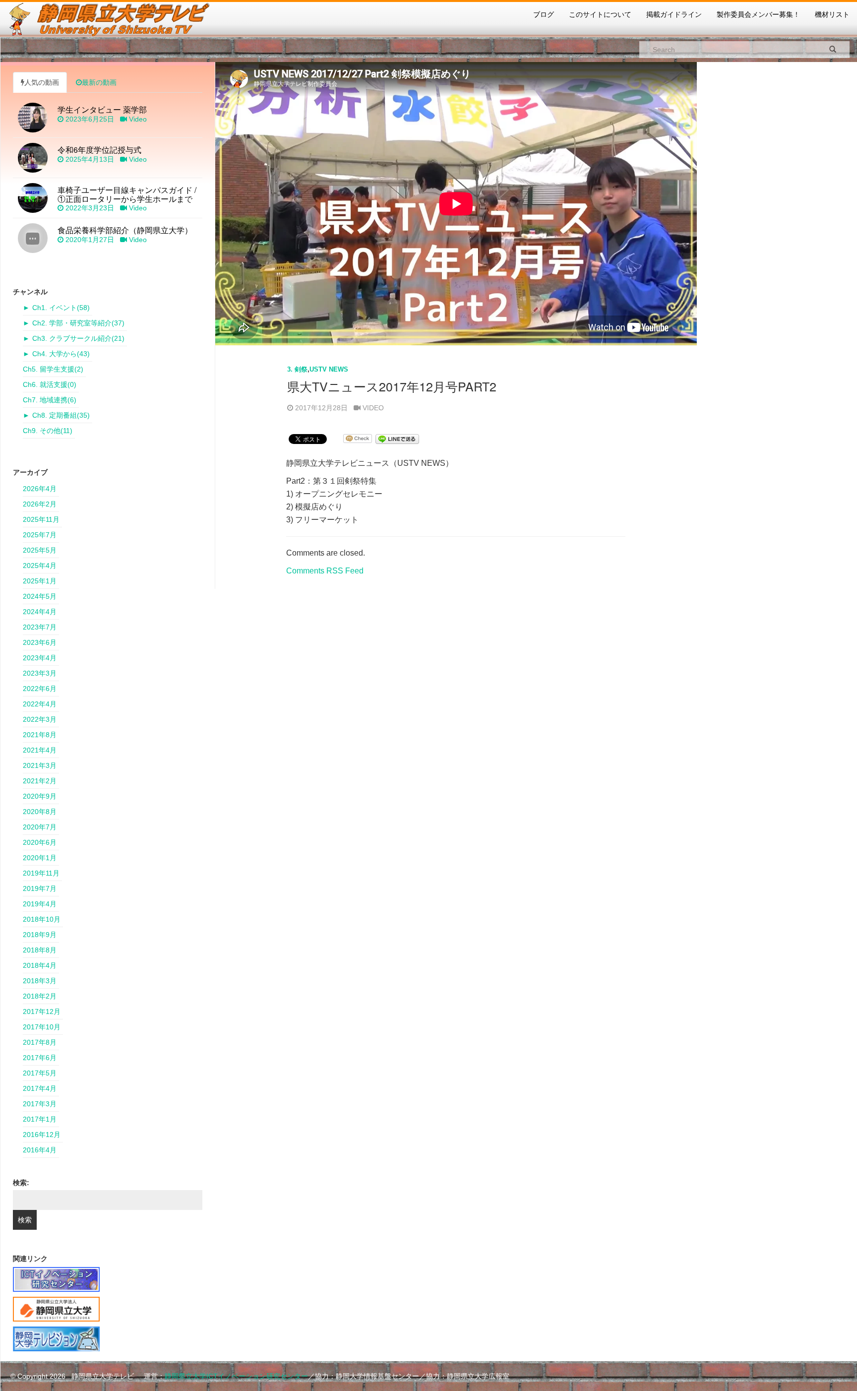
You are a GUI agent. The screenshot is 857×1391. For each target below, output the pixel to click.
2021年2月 (40, 781)
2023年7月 (40, 627)
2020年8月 (40, 812)
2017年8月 (40, 1042)
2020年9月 (40, 796)
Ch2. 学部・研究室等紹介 (78, 323)
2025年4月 (40, 565)
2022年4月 (40, 704)
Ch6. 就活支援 (49, 384)
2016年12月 (42, 1134)
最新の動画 (99, 82)
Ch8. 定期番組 (61, 415)
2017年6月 (40, 1058)
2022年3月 (40, 719)
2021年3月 (40, 765)
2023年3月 (40, 673)
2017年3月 (40, 1104)
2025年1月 (40, 581)
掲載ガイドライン (674, 14)
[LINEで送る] (397, 438)
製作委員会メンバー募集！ (758, 14)
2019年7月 (40, 888)
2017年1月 (40, 1119)
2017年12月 (42, 1011)
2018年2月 (40, 996)
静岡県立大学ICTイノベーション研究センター (236, 1376)
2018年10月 (42, 919)
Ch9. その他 (47, 431)
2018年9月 (40, 935)
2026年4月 (40, 489)
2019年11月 (41, 873)
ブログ (543, 14)
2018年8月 (40, 950)
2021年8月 (40, 735)
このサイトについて (600, 14)
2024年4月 (40, 612)
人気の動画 (41, 82)
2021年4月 (40, 750)
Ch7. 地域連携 (49, 400)
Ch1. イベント (61, 308)
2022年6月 (40, 689)
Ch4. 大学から (61, 354)
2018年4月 (40, 965)
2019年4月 (40, 904)
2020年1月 (40, 858)
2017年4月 (40, 1088)
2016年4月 (40, 1150)
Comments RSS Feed (325, 571)
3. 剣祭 (297, 369)
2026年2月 (40, 504)
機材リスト (832, 14)
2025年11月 (41, 519)
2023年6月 (40, 642)
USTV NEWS (328, 369)
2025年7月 (40, 535)
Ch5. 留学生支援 (53, 369)
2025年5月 (40, 550)
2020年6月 (40, 842)
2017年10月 (42, 1027)
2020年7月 (40, 827)
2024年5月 (40, 596)
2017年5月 (40, 1073)
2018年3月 (40, 981)
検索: (21, 1183)
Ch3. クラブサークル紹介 (78, 338)
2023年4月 (40, 658)
